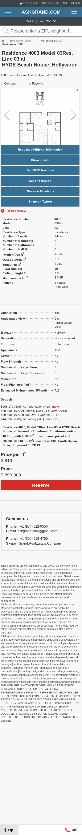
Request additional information (40, 149)
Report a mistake (16, 210)
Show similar (40, 160)
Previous (7, 115)
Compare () (51, 3)
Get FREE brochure (40, 170)
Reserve (41, 485)
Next (73, 115)
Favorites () (30, 3)
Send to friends (40, 180)
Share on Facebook (40, 191)
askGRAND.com (41, 12)
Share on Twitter (40, 201)
